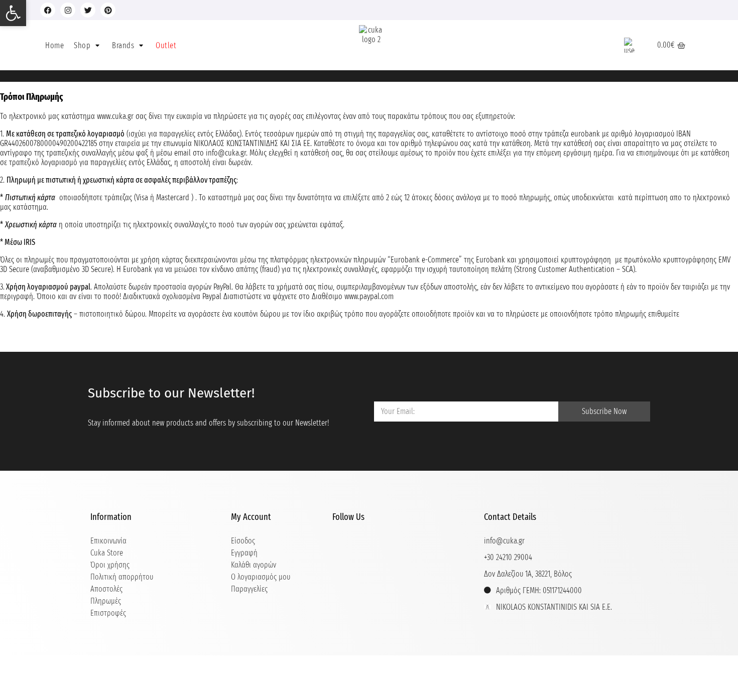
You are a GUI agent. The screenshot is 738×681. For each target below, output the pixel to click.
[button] (88, 45)
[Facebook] (47, 10)
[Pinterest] (107, 10)
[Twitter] (87, 10)
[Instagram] (67, 10)
